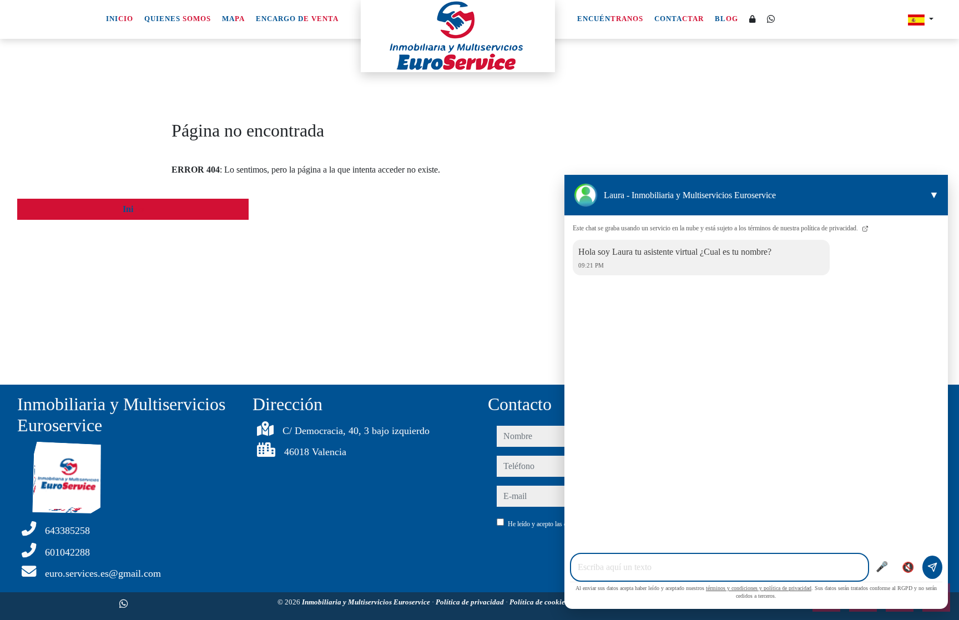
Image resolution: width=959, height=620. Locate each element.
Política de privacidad (471, 602)
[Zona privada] (752, 20)
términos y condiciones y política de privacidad (758, 588)
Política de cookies (539, 602)
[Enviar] (932, 567)
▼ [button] (934, 194)
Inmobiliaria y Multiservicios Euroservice (367, 602)
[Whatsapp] (771, 19)
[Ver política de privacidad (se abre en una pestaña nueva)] (864, 228)
